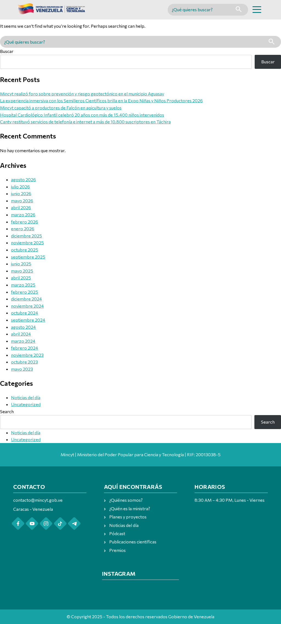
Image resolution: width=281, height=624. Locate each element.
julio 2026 (20, 186)
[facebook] (18, 523)
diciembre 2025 (26, 235)
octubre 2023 (24, 361)
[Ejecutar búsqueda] (238, 10)
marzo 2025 (23, 284)
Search (7, 411)
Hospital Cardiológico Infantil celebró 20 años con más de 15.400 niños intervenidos (82, 114)
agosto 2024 (23, 327)
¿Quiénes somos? (126, 500)
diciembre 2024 (26, 298)
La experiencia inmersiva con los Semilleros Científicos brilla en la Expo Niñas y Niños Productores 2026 (101, 100)
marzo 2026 (23, 214)
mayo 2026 (22, 200)
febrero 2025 (24, 291)
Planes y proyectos (128, 516)
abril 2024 (21, 333)
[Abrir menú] (256, 9)
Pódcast (117, 533)
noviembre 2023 (27, 355)
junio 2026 (21, 193)
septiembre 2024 (28, 319)
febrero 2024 (24, 347)
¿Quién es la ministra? (129, 508)
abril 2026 (21, 207)
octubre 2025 (24, 249)
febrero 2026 (24, 221)
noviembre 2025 (27, 242)
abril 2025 (21, 277)
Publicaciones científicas (132, 541)
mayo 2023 (22, 368)
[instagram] (46, 523)
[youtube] (32, 523)
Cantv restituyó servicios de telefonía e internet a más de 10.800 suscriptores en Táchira (85, 121)
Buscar (6, 51)
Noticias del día (25, 397)
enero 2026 (22, 228)
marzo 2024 (23, 341)
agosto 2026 (23, 179)
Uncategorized (26, 404)
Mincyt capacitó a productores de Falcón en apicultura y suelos (61, 107)
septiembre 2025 (28, 256)
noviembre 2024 (27, 305)
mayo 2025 (22, 270)
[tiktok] (60, 523)
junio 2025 (21, 263)
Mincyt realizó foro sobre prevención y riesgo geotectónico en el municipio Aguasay (82, 93)
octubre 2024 (24, 312)
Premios (117, 550)
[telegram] (74, 523)
